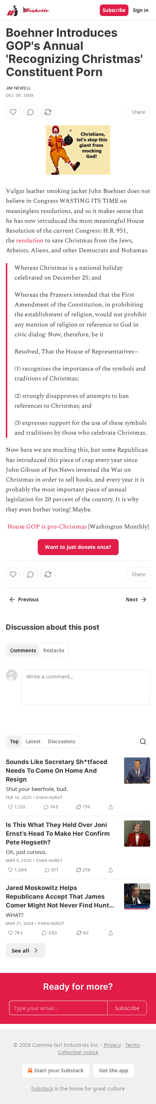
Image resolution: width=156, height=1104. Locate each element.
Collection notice (78, 1052)
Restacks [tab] (53, 650)
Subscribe (114, 10)
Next (132, 599)
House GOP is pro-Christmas (47, 526)
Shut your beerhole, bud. (37, 788)
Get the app (113, 1070)
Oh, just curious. (26, 851)
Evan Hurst (49, 797)
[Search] (143, 741)
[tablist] (37, 650)
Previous (28, 599)
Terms (132, 1044)
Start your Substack (59, 1070)
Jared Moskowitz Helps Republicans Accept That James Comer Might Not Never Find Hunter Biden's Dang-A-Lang (60, 897)
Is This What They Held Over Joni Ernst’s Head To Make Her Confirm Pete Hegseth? (58, 833)
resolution (30, 240)
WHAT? (15, 914)
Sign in (141, 10)
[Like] (13, 112)
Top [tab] (14, 741)
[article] (78, 784)
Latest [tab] (33, 741)
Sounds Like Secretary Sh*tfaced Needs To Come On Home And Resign (56, 770)
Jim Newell (18, 88)
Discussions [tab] (61, 741)
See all (20, 950)
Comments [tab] (23, 650)
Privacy (112, 1044)
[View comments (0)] (30, 112)
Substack (42, 1088)
